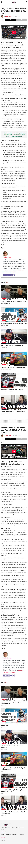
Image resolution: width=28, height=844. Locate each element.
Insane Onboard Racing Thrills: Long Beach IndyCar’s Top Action (12, 390)
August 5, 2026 (3, 705)
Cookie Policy (14, 834)
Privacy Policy (21, 834)
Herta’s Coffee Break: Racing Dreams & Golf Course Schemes (13, 412)
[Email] (12, 275)
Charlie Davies (8, 16)
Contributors (8, 834)
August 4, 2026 (3, 326)
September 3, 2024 (16, 435)
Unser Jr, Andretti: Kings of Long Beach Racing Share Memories (13, 302)
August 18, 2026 (4, 348)
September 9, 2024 (16, 16)
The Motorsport (6, 827)
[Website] (14, 275)
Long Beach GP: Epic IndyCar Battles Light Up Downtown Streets (13, 368)
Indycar (5, 5)
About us (2, 834)
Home (2, 5)
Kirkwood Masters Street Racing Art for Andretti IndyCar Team (14, 324)
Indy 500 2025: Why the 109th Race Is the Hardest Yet (12, 346)
